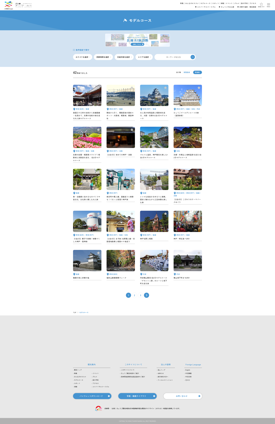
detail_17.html (121, 145)
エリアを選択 (143, 57)
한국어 (187, 380)
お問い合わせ (181, 396)
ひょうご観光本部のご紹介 (130, 373)
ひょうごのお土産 (227, 7)
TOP (74, 312)
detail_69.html (154, 187)
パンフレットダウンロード (91, 396)
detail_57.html (87, 103)
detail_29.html (121, 103)
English (187, 370)
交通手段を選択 (123, 57)
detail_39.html (188, 268)
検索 (193, 57)
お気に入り (261, 7)
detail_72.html (87, 187)
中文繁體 (188, 373)
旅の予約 (244, 3)
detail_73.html (121, 187)
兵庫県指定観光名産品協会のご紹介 (133, 377)
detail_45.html (154, 228)
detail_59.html (87, 228)
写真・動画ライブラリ (136, 396)
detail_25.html (154, 103)
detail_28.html (188, 145)
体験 (222, 3)
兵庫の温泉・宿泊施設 (247, 7)
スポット (215, 3)
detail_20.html (188, 103)
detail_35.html (121, 268)
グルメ (236, 3)
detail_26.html (154, 145)
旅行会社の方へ (163, 377)
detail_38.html (87, 268)
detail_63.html (188, 187)
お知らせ (161, 373)
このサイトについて (127, 370)
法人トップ (161, 370)
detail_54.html (121, 228)
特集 (181, 3)
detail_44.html (154, 268)
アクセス (253, 3)
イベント (229, 3)
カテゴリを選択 (82, 57)
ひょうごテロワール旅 (23, 5)
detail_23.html (87, 145)
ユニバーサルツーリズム (206, 7)
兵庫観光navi (8, 5)
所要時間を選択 (102, 57)
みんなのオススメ (192, 3)
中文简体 (188, 377)
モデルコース (205, 3)
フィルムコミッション (165, 380)
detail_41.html (188, 228)
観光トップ (78, 370)
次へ (146, 295)
